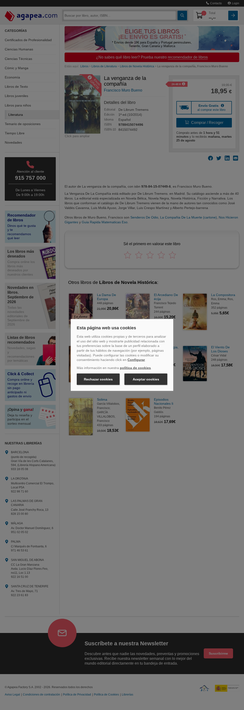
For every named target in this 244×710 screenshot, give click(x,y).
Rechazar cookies (98, 379)
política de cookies (135, 368)
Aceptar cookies (146, 379)
